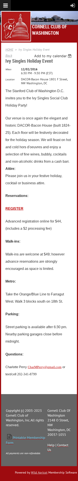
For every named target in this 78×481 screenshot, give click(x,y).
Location (10, 79)
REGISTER (14, 208)
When (8, 69)
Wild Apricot (39, 472)
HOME (9, 50)
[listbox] (53, 56)
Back (8, 55)
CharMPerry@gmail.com (45, 367)
